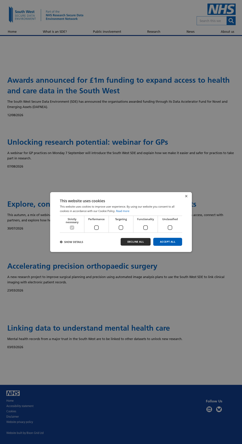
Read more (122, 211)
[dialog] (121, 222)
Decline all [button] (135, 241)
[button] (71, 242)
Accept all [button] (167, 241)
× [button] (186, 196)
